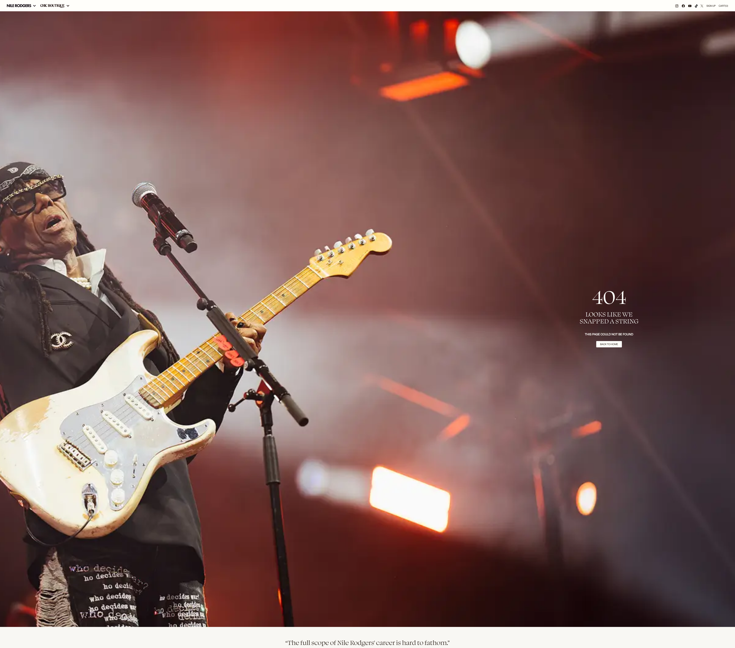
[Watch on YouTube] (690, 5)
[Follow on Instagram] (677, 5)
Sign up (710, 5)
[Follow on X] (702, 5)
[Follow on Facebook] (683, 5)
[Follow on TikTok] (696, 6)
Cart (723, 5)
